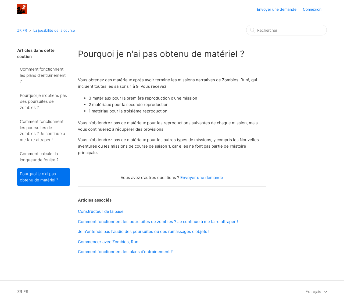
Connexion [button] (312, 9)
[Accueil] (22, 12)
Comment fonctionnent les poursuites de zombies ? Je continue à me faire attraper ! (42, 130)
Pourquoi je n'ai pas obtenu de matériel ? (39, 176)
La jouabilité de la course (54, 30)
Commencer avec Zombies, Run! (108, 241)
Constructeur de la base (101, 211)
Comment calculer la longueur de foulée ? (39, 156)
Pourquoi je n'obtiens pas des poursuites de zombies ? (43, 101)
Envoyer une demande (276, 9)
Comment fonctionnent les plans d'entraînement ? (43, 75)
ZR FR (22, 30)
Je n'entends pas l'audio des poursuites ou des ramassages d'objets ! (143, 231)
